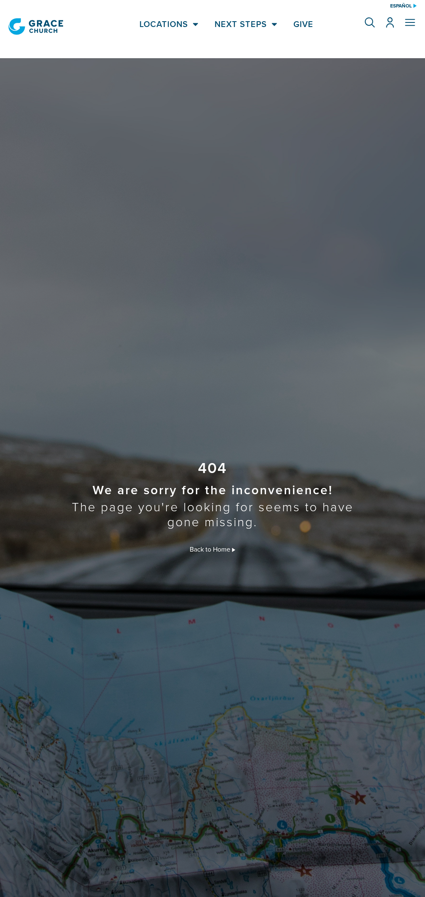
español (401, 5)
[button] (369, 22)
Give (303, 24)
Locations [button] (163, 24)
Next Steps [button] (241, 24)
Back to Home (211, 549)
